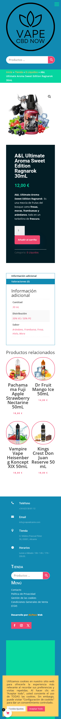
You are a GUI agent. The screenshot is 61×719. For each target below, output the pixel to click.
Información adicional (24, 275)
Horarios (24, 547)
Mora (22, 333)
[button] (49, 97)
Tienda (19, 72)
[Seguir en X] (28, 625)
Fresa (40, 329)
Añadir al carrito (27, 239)
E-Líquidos (32, 72)
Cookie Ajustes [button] (16, 708)
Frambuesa (30, 329)
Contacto (16, 589)
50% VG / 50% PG (22, 318)
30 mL (16, 307)
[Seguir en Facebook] (14, 625)
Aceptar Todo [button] (36, 708)
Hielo (15, 333)
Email (22, 517)
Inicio (9, 72)
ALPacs (32, 614)
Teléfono (24, 503)
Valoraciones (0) (20, 281)
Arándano (18, 329)
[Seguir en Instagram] (21, 625)
